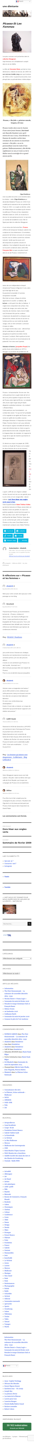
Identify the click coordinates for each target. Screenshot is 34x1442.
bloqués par (18, 1427)
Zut (5, 1108)
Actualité (7, 1171)
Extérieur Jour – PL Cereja (13, 1389)
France (6, 1245)
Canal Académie (10, 1125)
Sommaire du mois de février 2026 (16, 1001)
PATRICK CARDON (10, 1034)
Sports (6, 1306)
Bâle (6, 1189)
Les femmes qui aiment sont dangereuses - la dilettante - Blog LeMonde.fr (15, 757)
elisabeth (8, 563)
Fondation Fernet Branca (13, 1130)
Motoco (7, 1143)
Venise (6, 1316)
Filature (7, 1237)
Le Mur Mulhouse (10, 1140)
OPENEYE (7, 1100)
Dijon (6, 1230)
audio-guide (8, 1187)
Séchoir (7, 1296)
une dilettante (10, 6)
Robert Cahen (9, 1409)
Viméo (6, 877)
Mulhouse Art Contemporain (14, 1145)
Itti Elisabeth (9, 1062)
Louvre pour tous (10, 1399)
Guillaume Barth (10, 1014)
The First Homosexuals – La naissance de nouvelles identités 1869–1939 (16, 993)
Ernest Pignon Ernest (12, 1386)
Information (8, 988)
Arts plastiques (9, 1184)
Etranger (7, 1232)
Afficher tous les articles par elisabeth (19, 556)
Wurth (6, 1327)
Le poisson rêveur (10, 1394)
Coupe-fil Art (9, 1128)
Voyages (7, 1324)
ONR (6, 1148)
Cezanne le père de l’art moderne (16, 1019)
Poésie (6, 1288)
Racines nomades (10, 1406)
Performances (9, 1283)
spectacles (8, 1304)
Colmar (7, 1212)
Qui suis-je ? (8, 861)
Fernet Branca (9, 1235)
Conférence (8, 1215)
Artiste (6, 1181)
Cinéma (7, 1209)
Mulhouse (8, 1271)
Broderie (7, 1202)
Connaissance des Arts (12, 1090)
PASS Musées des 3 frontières (14, 1153)
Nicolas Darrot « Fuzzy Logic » (15, 999)
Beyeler (7, 1192)
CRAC (6, 1220)
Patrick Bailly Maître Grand (14, 1404)
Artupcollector (9, 1123)
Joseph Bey (8, 1391)
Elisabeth (7, 1072)
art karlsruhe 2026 (11, 1011)
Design (6, 1225)
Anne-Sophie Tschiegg (12, 1381)
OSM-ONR (8, 1102)
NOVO (6, 1097)
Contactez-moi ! (10, 863)
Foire (6, 1240)
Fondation (8, 1243)
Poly (6, 1105)
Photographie (9, 1286)
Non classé (8, 1276)
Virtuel (6, 1322)
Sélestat (7, 1299)
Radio (6, 1291)
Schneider (8, 1293)
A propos (14, 1436)
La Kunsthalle (9, 1135)
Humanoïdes (9, 1253)
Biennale (7, 1194)
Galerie (7, 1248)
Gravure (7, 1250)
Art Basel (7, 1179)
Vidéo (6, 1319)
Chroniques (8, 1207)
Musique (7, 1273)
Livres (6, 1263)
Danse (6, 1222)
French (7, 1365)
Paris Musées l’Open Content (14, 1151)
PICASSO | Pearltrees (14, 637)
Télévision (8, 1314)
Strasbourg (8, 1309)
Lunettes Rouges (10, 1401)
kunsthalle (8, 1258)
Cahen (6, 1204)
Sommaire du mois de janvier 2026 (16, 1016)
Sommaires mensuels (12, 1301)
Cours (6, 1217)
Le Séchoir (8, 1138)
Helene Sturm (9, 1009)
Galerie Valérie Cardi (11, 1133)
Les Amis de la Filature (12, 1396)
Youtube (7, 887)
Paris (6, 1278)
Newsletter (19, 1042)
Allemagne (8, 1174)
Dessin (6, 1227)
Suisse (6, 1311)
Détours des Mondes (11, 1383)
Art (23, 563)
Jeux (6, 1255)
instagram (8, 866)
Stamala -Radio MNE (12, 1161)
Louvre (6, 1265)
